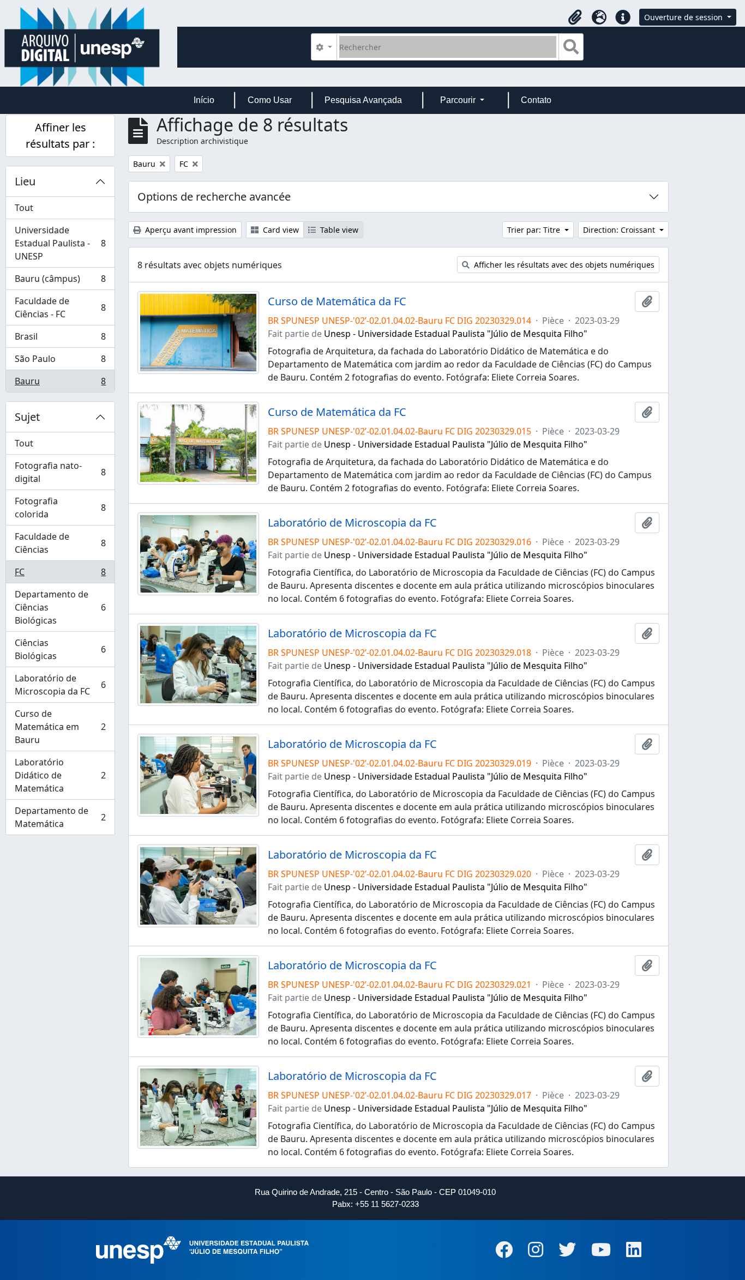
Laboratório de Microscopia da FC (60, 684)
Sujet (27, 416)
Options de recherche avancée (214, 196)
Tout (24, 208)
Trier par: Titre (534, 230)
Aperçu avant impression (190, 230)
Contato (536, 100)
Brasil (60, 339)
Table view (338, 230)
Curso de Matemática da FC (337, 301)
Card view (280, 230)
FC (60, 574)
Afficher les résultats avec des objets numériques (563, 264)
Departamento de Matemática (60, 817)
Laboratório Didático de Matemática (60, 775)
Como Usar (270, 100)
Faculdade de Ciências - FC (60, 307)
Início (204, 100)
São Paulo (60, 361)
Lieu (25, 181)
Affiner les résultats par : (60, 135)
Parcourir (459, 100)
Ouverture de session (684, 17)
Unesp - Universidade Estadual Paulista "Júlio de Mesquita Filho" (455, 334)
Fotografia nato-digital (60, 472)
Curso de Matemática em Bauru (60, 727)
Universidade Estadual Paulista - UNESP (60, 243)
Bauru (60, 383)
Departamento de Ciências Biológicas (60, 607)
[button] (575, 17)
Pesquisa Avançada (363, 100)
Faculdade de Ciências (60, 543)
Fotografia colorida (60, 507)
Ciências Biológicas (60, 649)
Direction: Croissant (620, 230)
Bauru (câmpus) (60, 281)
